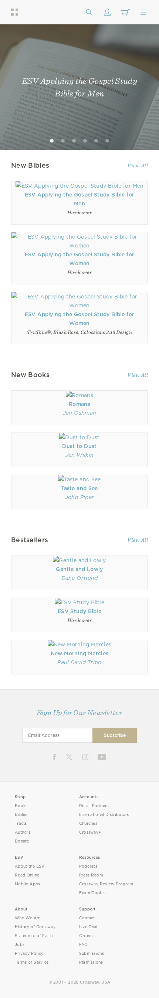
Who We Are (28, 918)
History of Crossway (35, 926)
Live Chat (88, 926)
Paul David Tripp (79, 662)
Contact (87, 918)
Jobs (19, 944)
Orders (86, 935)
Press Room (91, 875)
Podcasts (88, 866)
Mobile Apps (27, 884)
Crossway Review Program (106, 884)
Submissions (91, 953)
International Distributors (104, 814)
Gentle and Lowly (79, 569)
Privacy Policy (29, 953)
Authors (22, 832)
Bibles (21, 814)
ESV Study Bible (79, 611)
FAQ (83, 944)
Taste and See (79, 488)
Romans (79, 404)
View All (137, 165)
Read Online (27, 875)
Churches (88, 823)
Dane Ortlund (79, 578)
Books (21, 805)
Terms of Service (31, 962)
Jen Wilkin (79, 455)
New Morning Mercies (79, 653)
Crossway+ (90, 832)
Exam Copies (92, 893)
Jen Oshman (79, 413)
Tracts (21, 823)
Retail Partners (94, 805)
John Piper (79, 497)
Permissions (91, 962)
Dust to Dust (79, 446)
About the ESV (30, 866)
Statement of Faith (34, 935)
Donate (22, 841)
